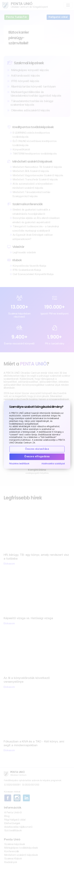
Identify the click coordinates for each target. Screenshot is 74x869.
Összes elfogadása (37, 457)
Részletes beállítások (19, 464)
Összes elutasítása (37, 449)
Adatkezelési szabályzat (53, 464)
